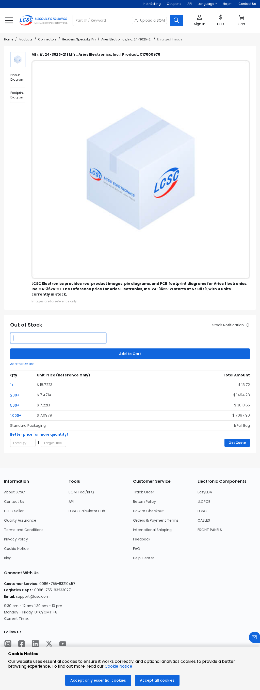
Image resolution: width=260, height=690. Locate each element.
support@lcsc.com (33, 596)
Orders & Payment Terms (155, 520)
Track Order (143, 492)
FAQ (136, 548)
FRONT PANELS (210, 529)
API (189, 4)
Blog (7, 558)
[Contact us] (254, 638)
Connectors (47, 39)
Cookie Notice (16, 548)
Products (25, 39)
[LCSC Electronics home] (43, 20)
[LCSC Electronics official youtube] (63, 644)
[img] (17, 59)
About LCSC (14, 492)
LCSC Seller (14, 510)
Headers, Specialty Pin (79, 39)
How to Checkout (148, 510)
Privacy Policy (16, 539)
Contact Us (247, 4)
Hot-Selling (152, 4)
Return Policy (144, 501)
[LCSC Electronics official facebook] (21, 644)
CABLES (204, 520)
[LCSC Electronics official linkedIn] (35, 644)
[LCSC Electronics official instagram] (8, 644)
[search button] (176, 20)
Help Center (143, 558)
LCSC (202, 510)
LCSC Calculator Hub (87, 510)
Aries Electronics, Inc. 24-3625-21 (126, 39)
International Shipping (152, 529)
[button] (128, 20)
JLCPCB (204, 501)
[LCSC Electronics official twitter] (49, 644)
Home (8, 39)
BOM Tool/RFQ (81, 492)
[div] (17, 77)
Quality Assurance (20, 520)
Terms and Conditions (23, 529)
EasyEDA (205, 492)
